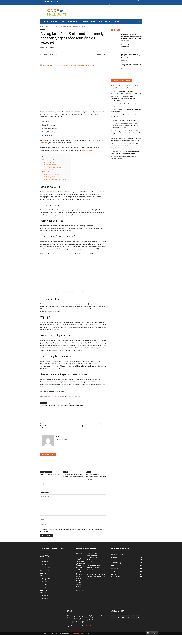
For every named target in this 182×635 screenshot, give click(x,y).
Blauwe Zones (86, 150)
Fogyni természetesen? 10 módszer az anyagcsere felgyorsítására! (123, 98)
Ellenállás (71, 405)
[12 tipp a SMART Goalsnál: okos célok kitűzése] (115, 47)
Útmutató (77, 403)
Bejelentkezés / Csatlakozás (127, 4)
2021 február (44, 596)
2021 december (45, 567)
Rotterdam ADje (115, 131)
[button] (139, 22)
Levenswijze (90, 403)
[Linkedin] (48, 1)
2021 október (44, 573)
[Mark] (41, 54)
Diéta (65, 403)
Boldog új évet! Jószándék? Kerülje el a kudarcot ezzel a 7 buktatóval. (130, 56)
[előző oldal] (41, 484)
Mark (46, 54)
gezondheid (44, 143)
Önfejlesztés (79, 405)
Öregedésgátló (58, 403)
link (55, 396)
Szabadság (117, 21)
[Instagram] (45, 1)
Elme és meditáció (73, 21)
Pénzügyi (108, 21)
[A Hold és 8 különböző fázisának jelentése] (80, 568)
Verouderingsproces (62, 405)
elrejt (51, 157)
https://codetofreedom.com (62, 439)
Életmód (62, 21)
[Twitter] (57, 1)
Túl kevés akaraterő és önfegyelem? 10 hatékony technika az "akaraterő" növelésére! (125, 133)
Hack (83, 403)
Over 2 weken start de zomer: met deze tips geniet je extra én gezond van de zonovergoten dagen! (73, 476)
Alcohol (50, 403)
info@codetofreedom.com (92, 626)
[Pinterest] (51, 1)
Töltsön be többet (126, 73)
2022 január (44, 564)
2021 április (43, 590)
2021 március (44, 593)
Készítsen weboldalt (78, 633)
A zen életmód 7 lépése (129, 120)
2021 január (44, 598)
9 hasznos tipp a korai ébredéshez (50, 474)
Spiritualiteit (44, 405)
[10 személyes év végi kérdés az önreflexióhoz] (115, 66)
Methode (97, 403)
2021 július (43, 581)
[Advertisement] (107, 12)
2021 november (45, 570)
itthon (46, 21)
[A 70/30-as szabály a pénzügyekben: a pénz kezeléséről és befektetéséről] (80, 559)
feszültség (52, 405)
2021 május (44, 587)
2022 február (44, 562)
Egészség (54, 21)
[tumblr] (54, 1)
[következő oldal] (44, 484)
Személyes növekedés (89, 21)
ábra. (89, 291)
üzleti (100, 21)
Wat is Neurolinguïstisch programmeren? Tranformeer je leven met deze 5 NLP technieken (131, 36)
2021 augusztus (45, 579)
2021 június (43, 584)
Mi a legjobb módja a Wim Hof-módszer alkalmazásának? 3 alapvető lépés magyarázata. (125, 146)
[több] (89, 59)
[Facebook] (41, 1)
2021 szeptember (45, 576)
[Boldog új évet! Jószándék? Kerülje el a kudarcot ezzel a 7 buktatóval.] (115, 56)
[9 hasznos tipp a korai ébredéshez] (50, 465)
